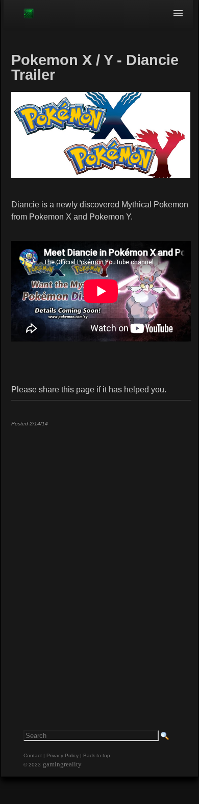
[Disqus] (101, 561)
